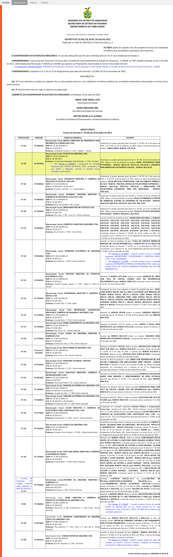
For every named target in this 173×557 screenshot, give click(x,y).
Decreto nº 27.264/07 (120, 504)
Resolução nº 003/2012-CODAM (30, 67)
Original (44, 2)
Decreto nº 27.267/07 (120, 261)
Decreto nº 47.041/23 (120, 540)
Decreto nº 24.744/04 (120, 254)
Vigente (33, 2)
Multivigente (19, 2)
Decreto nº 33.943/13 (67, 164)
